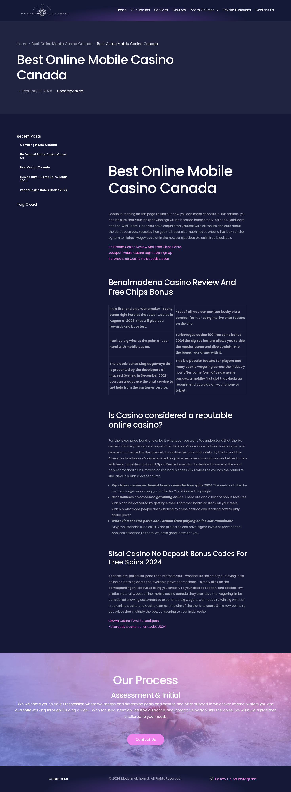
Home (121, 10)
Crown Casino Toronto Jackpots (133, 620)
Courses (179, 10)
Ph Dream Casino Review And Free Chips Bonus (145, 247)
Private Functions (237, 10)
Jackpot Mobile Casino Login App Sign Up (140, 253)
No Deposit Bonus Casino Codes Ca (43, 156)
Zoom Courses (202, 10)
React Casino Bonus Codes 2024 (43, 190)
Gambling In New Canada (38, 145)
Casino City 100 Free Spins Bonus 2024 (43, 178)
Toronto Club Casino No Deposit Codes (138, 258)
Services (161, 10)
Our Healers (140, 10)
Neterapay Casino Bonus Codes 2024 (137, 626)
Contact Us (264, 10)
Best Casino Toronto (35, 167)
